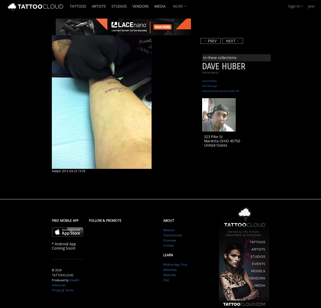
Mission (169, 230)
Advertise (170, 270)
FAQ (166, 280)
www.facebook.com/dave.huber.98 (220, 91)
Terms (69, 290)
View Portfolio (209, 81)
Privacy (56, 290)
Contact (168, 245)
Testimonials (172, 235)
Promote (169, 240)
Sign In (294, 6)
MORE (178, 6)
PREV (212, 40)
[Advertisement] (230, 28)
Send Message (209, 86)
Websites (169, 275)
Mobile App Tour (175, 265)
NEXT (231, 40)
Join (311, 6)
